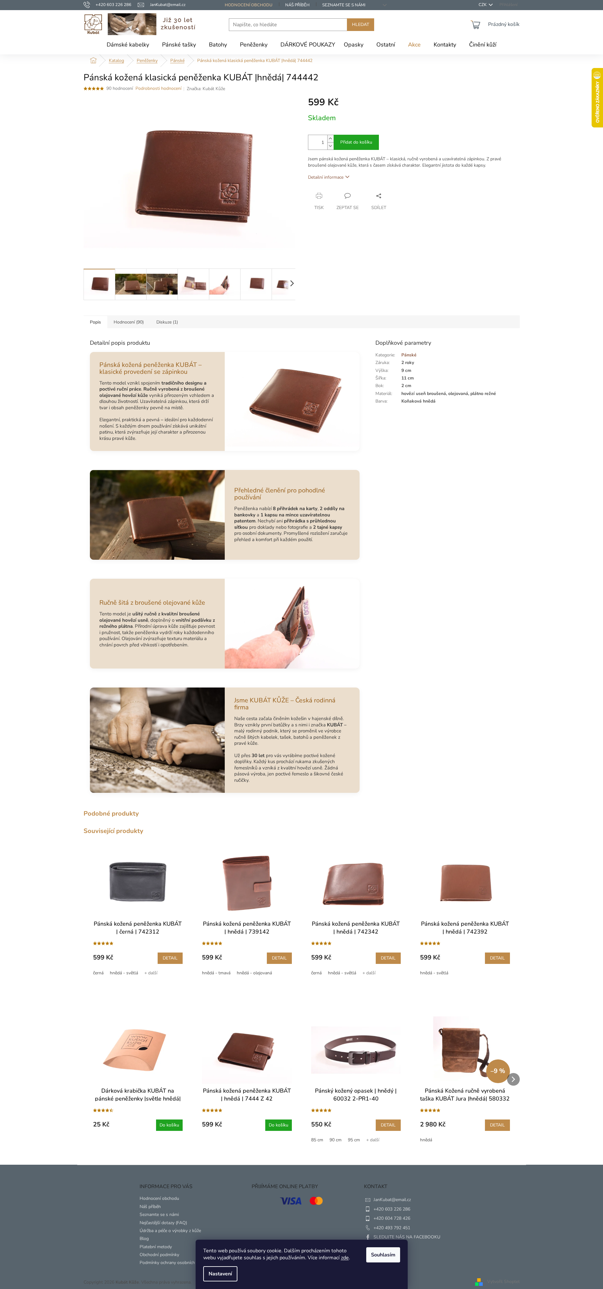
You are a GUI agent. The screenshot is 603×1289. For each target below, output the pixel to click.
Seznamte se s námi (343, 5)
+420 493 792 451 (392, 1228)
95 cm (354, 1140)
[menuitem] (127, 44)
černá (98, 973)
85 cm (317, 1140)
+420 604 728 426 (392, 1218)
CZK (483, 5)
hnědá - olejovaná (254, 973)
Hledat (360, 25)
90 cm (336, 1140)
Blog (144, 1239)
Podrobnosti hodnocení (158, 88)
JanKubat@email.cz (392, 1200)
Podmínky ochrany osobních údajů (173, 1263)
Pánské (409, 355)
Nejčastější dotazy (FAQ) (163, 1223)
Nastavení (220, 1273)
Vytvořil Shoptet (503, 1282)
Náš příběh (297, 5)
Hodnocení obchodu (249, 5)
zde (345, 1257)
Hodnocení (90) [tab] (129, 322)
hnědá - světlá (124, 973)
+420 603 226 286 (392, 1209)
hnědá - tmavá (216, 973)
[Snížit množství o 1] (330, 146)
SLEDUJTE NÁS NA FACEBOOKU (407, 1237)
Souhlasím (383, 1254)
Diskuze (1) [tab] (167, 322)
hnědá (426, 1140)
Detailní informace (325, 177)
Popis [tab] (95, 322)
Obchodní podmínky (159, 1255)
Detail (170, 958)
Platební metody (156, 1247)
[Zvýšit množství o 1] (330, 138)
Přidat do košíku (356, 142)
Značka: (206, 89)
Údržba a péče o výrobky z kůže (170, 1231)
